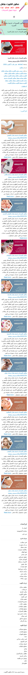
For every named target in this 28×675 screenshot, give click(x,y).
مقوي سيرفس (23, 557)
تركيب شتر (24, 574)
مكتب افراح (23, 592)
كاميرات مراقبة (22, 562)
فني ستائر (24, 616)
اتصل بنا (24, 528)
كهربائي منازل (23, 559)
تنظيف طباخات (23, 606)
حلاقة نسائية (8, 71)
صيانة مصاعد (23, 576)
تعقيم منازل (23, 599)
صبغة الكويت (19, 83)
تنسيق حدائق (23, 618)
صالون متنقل (16, 80)
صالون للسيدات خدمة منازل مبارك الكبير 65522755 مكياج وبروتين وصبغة (15, 176)
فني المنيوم (24, 641)
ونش (25, 648)
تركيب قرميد (23, 656)
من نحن (24, 534)
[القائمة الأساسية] (14, 17)
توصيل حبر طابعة (22, 658)
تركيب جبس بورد (22, 613)
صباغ (25, 651)
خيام (25, 661)
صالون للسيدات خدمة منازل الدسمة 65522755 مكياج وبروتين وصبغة (17, 335)
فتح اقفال (24, 552)
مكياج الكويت (11, 83)
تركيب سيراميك (22, 569)
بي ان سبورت (23, 545)
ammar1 (20, 64)
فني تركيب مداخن (22, 639)
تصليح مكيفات (23, 646)
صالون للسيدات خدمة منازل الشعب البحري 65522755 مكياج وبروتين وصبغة (15, 215)
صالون (21, 67)
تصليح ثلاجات (23, 632)
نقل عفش (24, 564)
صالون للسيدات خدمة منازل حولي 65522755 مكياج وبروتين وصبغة (17, 492)
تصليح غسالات (23, 629)
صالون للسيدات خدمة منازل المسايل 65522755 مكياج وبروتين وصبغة (16, 256)
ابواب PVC (24, 578)
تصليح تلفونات (23, 634)
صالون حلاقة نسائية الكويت (15, 76)
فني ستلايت (23, 542)
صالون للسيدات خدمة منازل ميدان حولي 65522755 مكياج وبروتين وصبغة (15, 374)
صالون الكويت (23, 594)
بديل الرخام (23, 621)
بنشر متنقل (24, 547)
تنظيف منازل (23, 587)
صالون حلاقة (15, 73)
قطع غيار (24, 663)
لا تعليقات (24, 86)
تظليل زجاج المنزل (21, 653)
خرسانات (24, 589)
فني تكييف (24, 597)
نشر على (10, 64)
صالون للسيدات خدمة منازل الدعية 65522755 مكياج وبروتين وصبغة (17, 296)
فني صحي (24, 554)
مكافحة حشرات (22, 549)
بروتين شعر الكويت (17, 71)
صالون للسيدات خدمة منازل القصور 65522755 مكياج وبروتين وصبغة (17, 136)
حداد (25, 636)
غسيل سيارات (23, 644)
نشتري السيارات (22, 601)
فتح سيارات (23, 566)
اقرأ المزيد (24, 111)
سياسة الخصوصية (22, 531)
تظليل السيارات (22, 611)
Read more (7, 157)
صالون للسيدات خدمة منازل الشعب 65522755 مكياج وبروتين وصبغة (17, 453)
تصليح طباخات (23, 609)
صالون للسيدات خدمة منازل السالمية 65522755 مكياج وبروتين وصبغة (16, 413)
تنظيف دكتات (23, 604)
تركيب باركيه (23, 571)
